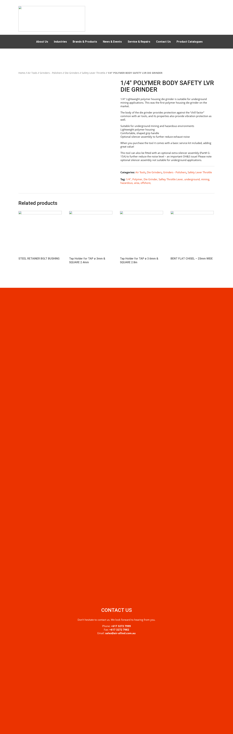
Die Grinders (72, 72)
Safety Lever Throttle (93, 72)
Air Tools (32, 72)
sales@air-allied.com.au (120, 633)
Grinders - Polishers (51, 72)
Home (21, 72)
